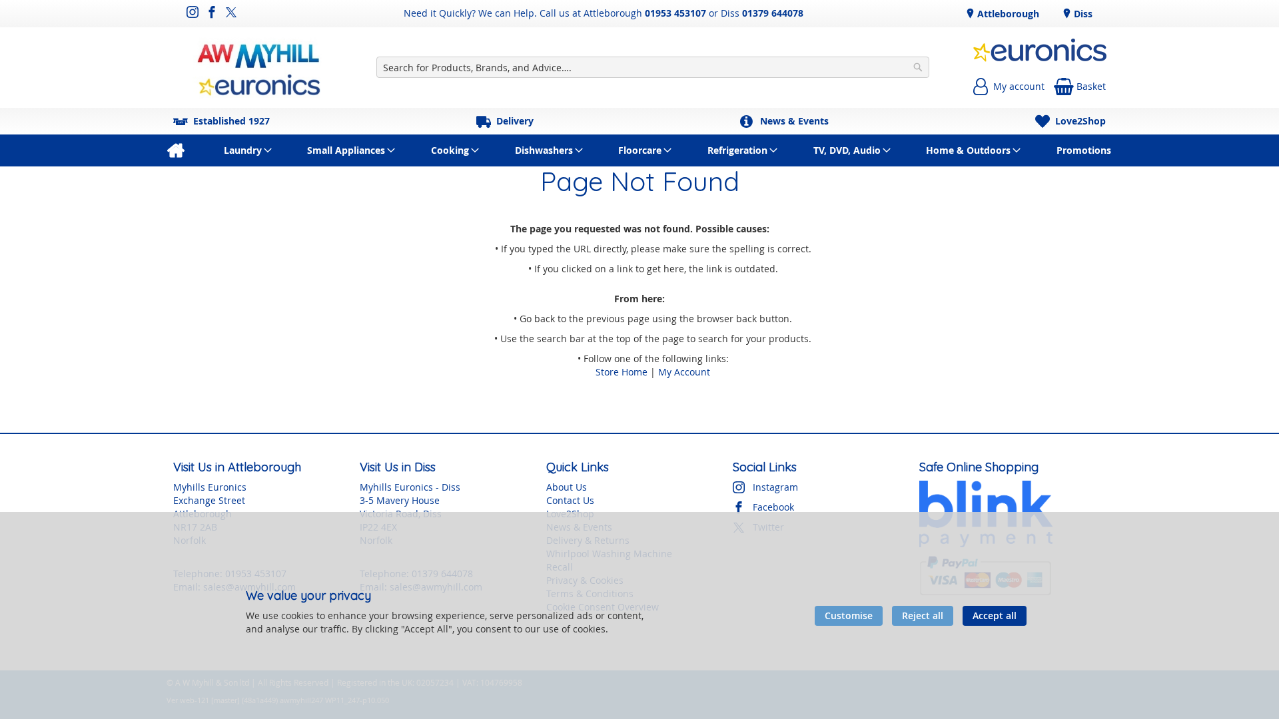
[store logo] (259, 67)
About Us (566, 487)
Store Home (621, 371)
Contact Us (570, 500)
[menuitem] (175, 150)
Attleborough (1007, 13)
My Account (684, 371)
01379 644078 (772, 13)
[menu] (639, 150)
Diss (1081, 13)
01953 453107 (675, 13)
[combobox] (652, 67)
